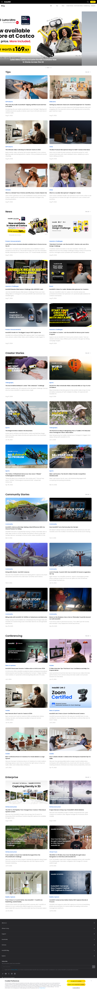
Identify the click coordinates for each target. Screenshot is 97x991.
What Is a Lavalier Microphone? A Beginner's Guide (65, 193)
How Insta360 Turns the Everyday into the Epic (63, 527)
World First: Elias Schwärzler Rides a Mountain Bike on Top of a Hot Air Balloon (69, 386)
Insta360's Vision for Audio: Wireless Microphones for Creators (68, 289)
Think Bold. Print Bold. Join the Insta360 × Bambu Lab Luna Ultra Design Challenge (69, 245)
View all (87, 72)
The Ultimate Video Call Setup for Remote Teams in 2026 (23, 150)
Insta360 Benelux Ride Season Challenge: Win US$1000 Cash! (24, 289)
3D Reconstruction (11, 807)
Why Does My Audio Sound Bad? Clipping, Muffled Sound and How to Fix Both (25, 105)
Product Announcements (13, 241)
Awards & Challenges (56, 241)
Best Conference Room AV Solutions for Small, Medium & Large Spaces (24, 757)
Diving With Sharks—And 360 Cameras (17, 572)
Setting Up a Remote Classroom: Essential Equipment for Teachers (70, 105)
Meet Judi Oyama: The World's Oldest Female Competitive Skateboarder (67, 475)
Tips (57, 5)
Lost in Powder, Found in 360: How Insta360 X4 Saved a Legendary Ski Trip (70, 573)
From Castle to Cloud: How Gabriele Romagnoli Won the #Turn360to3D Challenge (22, 856)
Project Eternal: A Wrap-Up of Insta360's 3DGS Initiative (66, 810)
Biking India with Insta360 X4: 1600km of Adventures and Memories (26, 617)
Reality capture (10, 897)
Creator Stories (69, 5)
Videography (9, 382)
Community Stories (78, 5)
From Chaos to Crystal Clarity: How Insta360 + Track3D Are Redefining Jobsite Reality (23, 901)
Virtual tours (53, 852)
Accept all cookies (76, 981)
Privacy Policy (14, 969)
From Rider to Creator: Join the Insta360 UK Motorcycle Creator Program (69, 333)
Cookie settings (76, 987)
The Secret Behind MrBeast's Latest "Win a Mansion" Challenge (24, 386)
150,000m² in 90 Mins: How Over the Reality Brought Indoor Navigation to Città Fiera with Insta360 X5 (67, 856)
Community (9, 524)
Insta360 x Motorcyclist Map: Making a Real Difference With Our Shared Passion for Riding (25, 528)
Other (51, 147)
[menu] (2, 2)
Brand (51, 286)
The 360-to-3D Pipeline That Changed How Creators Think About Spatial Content (25, 811)
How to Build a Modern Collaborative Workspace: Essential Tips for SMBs (70, 757)
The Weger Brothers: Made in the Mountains (18, 431)
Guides (51, 665)
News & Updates (10, 665)
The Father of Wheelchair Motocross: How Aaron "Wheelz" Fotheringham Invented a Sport (23, 475)
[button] (88, 2)
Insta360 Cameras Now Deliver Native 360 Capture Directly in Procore (68, 901)
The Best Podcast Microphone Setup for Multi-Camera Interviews (69, 150)
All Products (9, 102)
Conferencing (86, 5)
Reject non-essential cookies (76, 984)
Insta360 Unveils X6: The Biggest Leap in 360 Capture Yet (23, 332)
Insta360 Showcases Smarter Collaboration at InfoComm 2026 (25, 668)
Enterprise (93, 5)
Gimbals (8, 190)
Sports (51, 382)
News (63, 5)
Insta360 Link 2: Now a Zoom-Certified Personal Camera (66, 713)
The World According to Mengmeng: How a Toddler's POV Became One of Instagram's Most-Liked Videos (69, 431)
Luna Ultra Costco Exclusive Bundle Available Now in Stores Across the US (26, 245)
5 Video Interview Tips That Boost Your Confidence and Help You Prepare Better (69, 669)
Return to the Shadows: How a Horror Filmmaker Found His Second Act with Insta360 (70, 618)
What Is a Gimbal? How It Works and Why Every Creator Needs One (26, 193)
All (51, 5)
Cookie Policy (42, 988)
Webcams (52, 102)
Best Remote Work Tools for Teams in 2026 (18, 713)
